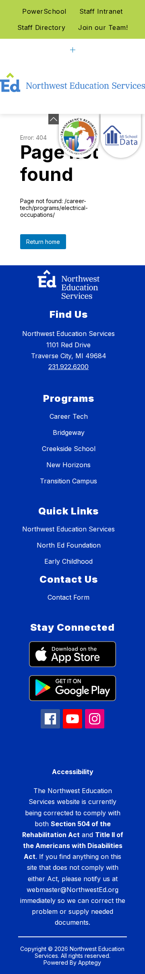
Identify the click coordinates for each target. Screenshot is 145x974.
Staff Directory (41, 27)
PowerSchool (44, 11)
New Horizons (68, 465)
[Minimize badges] (53, 119)
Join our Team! (103, 27)
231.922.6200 (68, 367)
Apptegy (89, 962)
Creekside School (68, 449)
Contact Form (68, 597)
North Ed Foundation (69, 545)
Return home (43, 241)
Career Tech (69, 416)
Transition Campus (68, 481)
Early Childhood (68, 561)
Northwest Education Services (68, 529)
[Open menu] (72, 50)
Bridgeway (69, 432)
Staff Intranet (101, 11)
